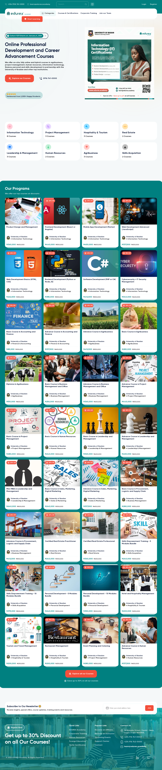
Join (149, 708)
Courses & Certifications (68, 13)
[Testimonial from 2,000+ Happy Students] (24, 94)
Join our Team (105, 13)
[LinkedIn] (137, 757)
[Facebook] (143, 757)
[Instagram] (131, 757)
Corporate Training (89, 13)
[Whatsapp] (154, 757)
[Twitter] (149, 757)
